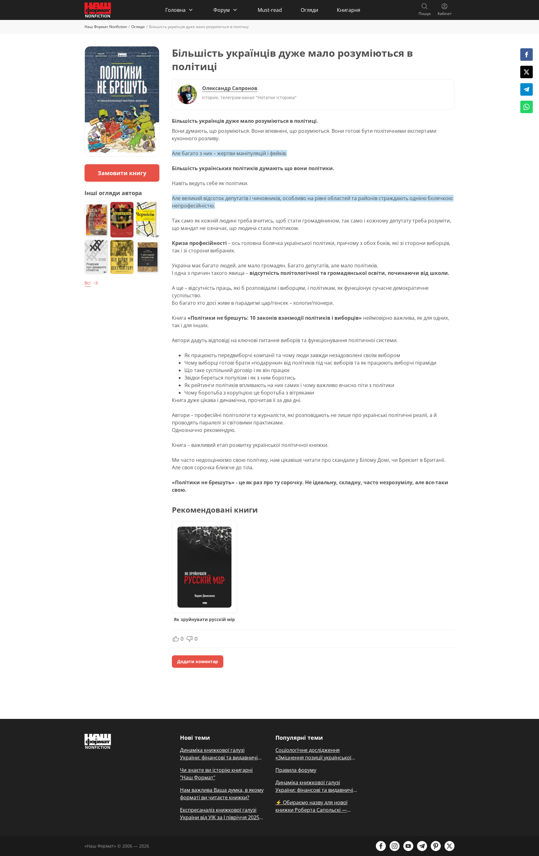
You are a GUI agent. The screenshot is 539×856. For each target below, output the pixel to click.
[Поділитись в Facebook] (526, 54)
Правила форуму (295, 770)
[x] (449, 846)
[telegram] (422, 846)
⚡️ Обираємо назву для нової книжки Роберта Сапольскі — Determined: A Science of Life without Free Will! (311, 806)
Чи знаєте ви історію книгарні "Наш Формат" (216, 774)
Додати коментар (197, 661)
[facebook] (381, 846)
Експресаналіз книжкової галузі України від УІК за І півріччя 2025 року (219, 813)
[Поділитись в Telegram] (526, 89)
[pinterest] (436, 846)
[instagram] (395, 846)
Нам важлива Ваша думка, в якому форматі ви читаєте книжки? (222, 794)
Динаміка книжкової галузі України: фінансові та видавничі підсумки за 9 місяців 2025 (219, 754)
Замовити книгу (122, 173)
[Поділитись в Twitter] (526, 72)
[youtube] (408, 846)
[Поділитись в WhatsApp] (526, 107)
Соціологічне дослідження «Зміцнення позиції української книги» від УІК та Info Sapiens (313, 754)
